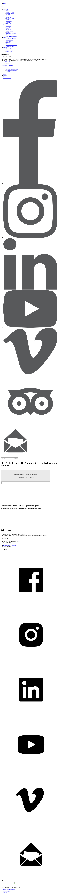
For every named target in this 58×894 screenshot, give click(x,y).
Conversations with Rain (11, 45)
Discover (5, 24)
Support (5, 47)
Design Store (9, 17)
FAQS (4, 74)
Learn (4, 37)
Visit (4, 16)
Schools (8, 42)
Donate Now (9, 51)
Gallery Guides (9, 31)
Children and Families (11, 38)
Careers (8, 71)
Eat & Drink (9, 19)
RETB (7, 28)
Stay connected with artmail (7, 65)
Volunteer (8, 32)
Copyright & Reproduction (12, 69)
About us (5, 67)
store (4, 3)
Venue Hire (8, 22)
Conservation (9, 34)
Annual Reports (6, 891)
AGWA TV (8, 27)
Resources (8, 41)
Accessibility (9, 21)
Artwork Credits (7, 78)
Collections (8, 26)
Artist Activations (10, 13)
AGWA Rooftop (10, 18)
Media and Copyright (11, 33)
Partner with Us (9, 50)
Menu (2, 6)
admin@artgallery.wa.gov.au (9, 61)
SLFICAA (8, 29)
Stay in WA (8, 23)
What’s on (5, 9)
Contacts (5, 73)
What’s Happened (10, 12)
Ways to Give (9, 48)
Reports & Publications (11, 70)
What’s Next (9, 10)
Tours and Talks (9, 40)
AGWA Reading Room (11, 36)
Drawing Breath (9, 43)
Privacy (5, 75)
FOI (4, 76)
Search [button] (15, 458)
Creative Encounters (10, 46)
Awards (8, 14)
